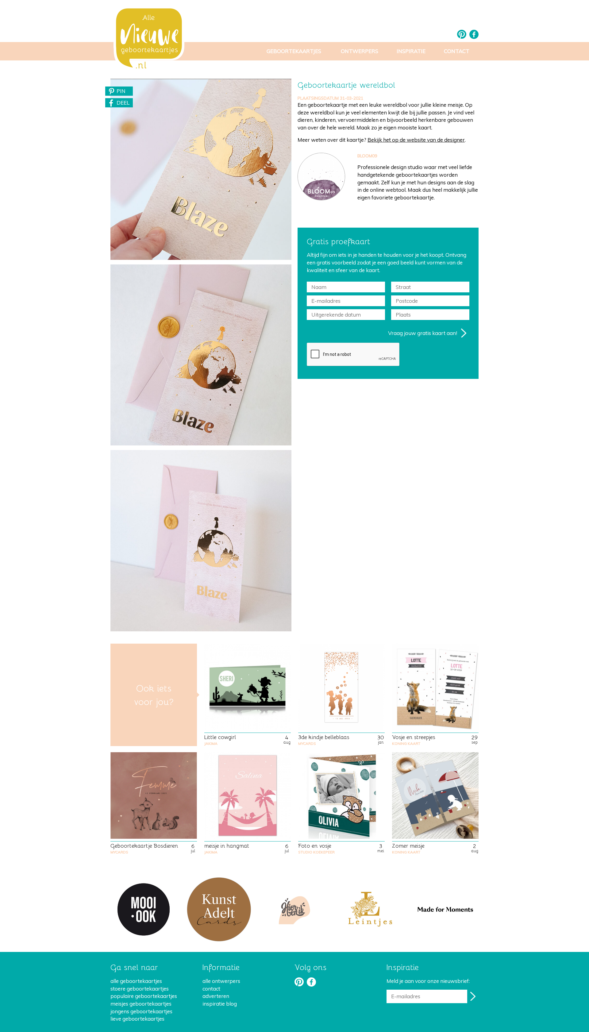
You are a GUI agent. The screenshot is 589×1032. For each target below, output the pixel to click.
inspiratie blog (219, 1003)
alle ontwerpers (221, 981)
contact (211, 988)
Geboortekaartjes (294, 51)
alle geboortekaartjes (136, 981)
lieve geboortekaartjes (137, 1018)
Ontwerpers (359, 51)
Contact (456, 51)
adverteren (215, 996)
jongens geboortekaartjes (141, 1011)
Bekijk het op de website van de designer (416, 140)
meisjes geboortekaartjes (140, 1003)
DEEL (123, 102)
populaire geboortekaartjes (143, 996)
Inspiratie (411, 51)
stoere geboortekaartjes (139, 988)
